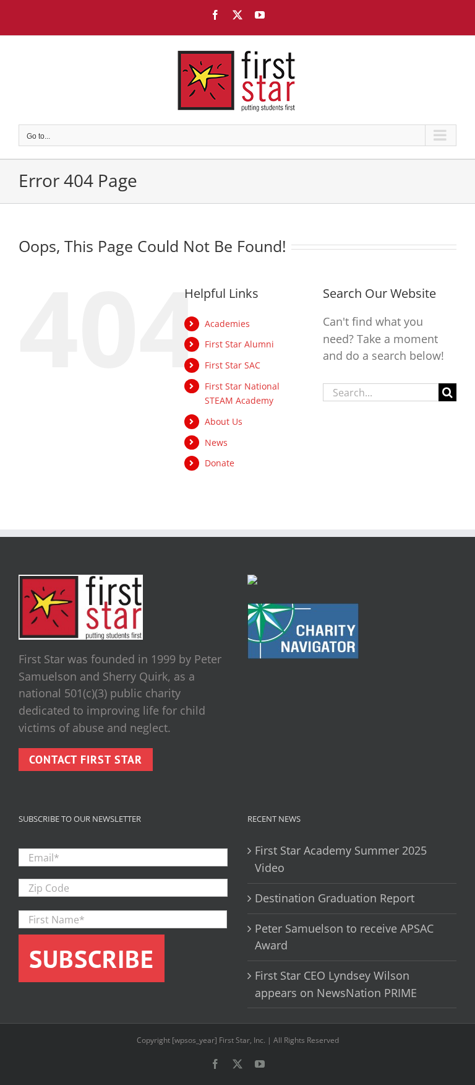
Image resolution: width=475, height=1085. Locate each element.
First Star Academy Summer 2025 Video (341, 859)
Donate (219, 463)
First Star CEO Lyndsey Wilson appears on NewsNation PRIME (336, 984)
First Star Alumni (239, 344)
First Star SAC (232, 365)
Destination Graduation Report (334, 898)
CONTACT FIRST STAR (85, 759)
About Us (223, 421)
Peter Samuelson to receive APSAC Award (344, 937)
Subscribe (91, 959)
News (216, 442)
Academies (227, 323)
